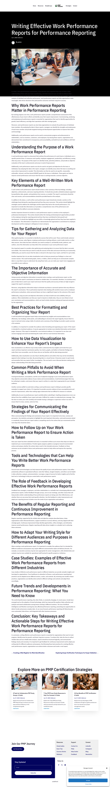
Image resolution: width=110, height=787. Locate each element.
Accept (88, 780)
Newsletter (89, 754)
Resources (40, 6)
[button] (107, 768)
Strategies (68, 6)
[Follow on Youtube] (65, 765)
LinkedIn (88, 746)
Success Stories (61, 751)
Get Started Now (17, 749)
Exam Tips (60, 749)
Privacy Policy (88, 784)
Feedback (74, 754)
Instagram (89, 749)
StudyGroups (48, 6)
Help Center (74, 751)
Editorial (20, 37)
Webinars (59, 754)
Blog (87, 751)
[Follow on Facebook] (58, 765)
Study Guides (60, 746)
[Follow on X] (62, 765)
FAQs (72, 749)
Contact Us (74, 746)
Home (34, 6)
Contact (75, 6)
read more (16, 708)
